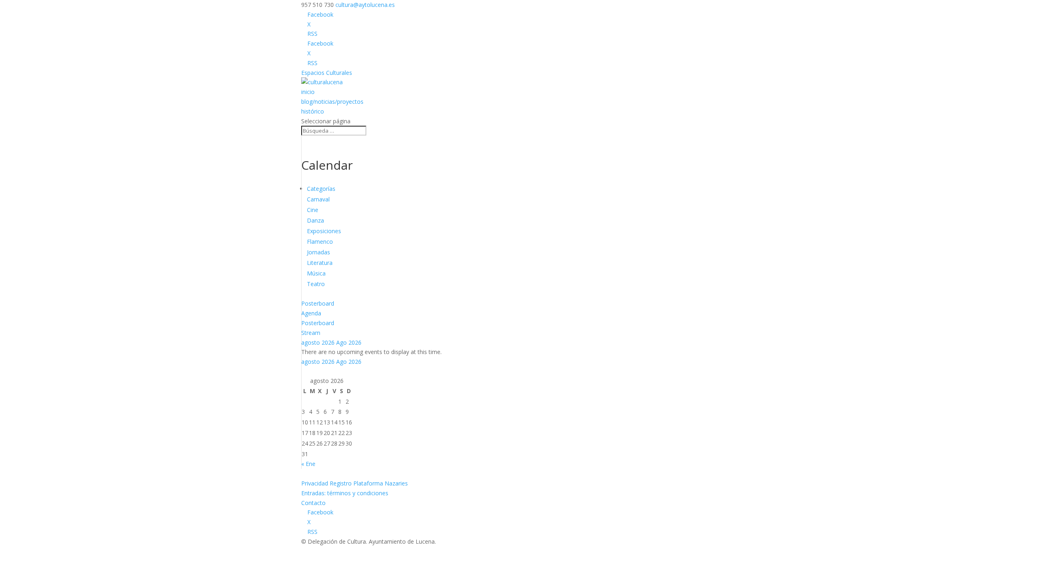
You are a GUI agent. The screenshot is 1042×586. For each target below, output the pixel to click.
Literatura (320, 263)
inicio (308, 92)
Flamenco (320, 241)
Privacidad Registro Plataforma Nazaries (354, 483)
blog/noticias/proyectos (332, 101)
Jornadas (318, 252)
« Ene (308, 464)
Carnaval (318, 199)
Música (316, 273)
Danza (315, 220)
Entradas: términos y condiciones (344, 493)
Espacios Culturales (326, 73)
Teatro (316, 284)
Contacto (313, 503)
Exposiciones (324, 231)
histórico (312, 111)
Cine (312, 210)
